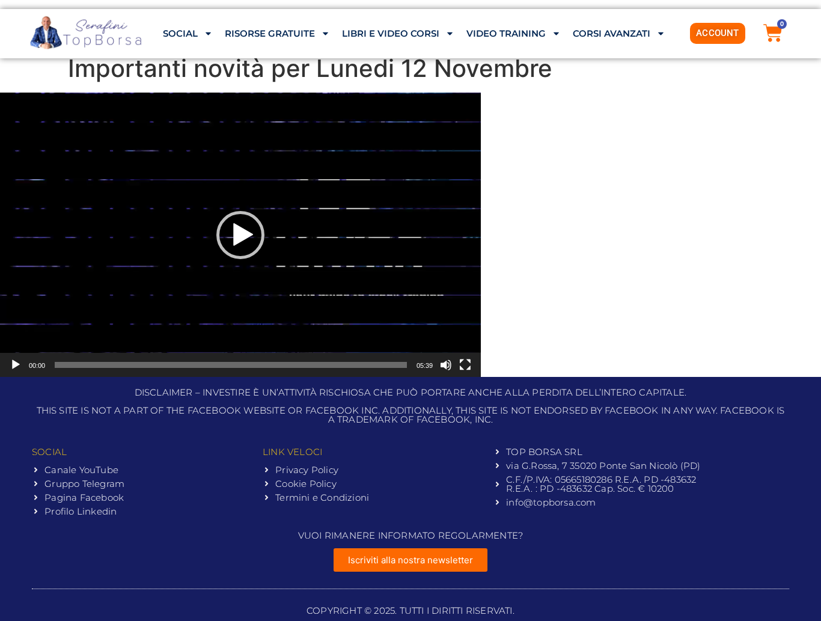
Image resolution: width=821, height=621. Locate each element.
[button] (240, 235)
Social (180, 33)
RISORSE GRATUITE (270, 33)
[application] (240, 235)
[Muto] (446, 365)
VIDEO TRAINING (506, 33)
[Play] (16, 365)
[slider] (231, 365)
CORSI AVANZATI (611, 33)
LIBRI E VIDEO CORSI (390, 33)
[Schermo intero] (465, 365)
